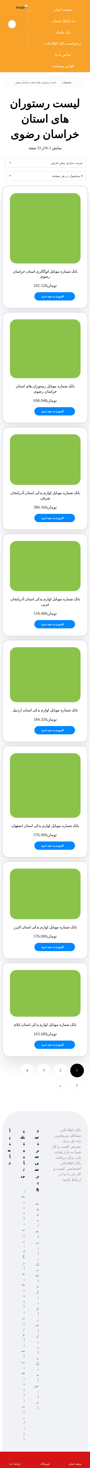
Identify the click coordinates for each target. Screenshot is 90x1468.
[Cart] (12, 24)
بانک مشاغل (37, 1270)
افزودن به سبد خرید (52, 296)
